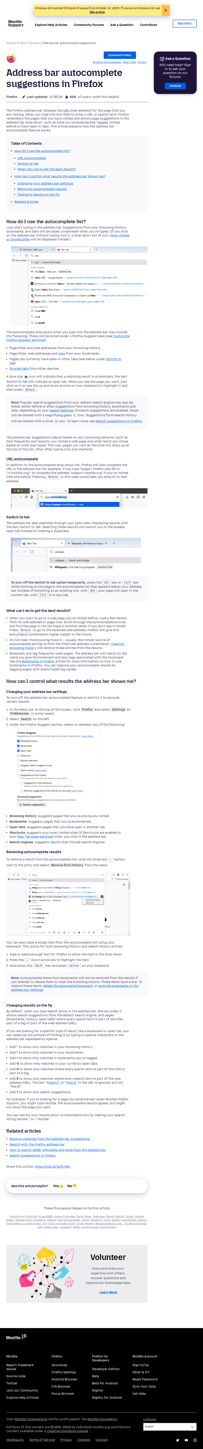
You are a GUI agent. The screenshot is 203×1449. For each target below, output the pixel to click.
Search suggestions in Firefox (119, 421)
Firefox (22, 43)
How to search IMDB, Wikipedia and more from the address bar (58, 1150)
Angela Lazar (50, 1227)
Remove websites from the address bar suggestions (50, 1139)
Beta (95, 1376)
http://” (71, 1082)
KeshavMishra (15, 1223)
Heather (89, 1223)
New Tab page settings (35, 836)
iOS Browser (61, 1386)
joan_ (120, 1223)
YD (126, 1223)
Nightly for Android (107, 1397)
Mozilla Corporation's (30, 1419)
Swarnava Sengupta (68, 1220)
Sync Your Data (144, 1386)
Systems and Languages (107, 62)
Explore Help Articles (51, 25)
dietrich (119, 1216)
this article (97, 12)
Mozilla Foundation (102, 1419)
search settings (62, 410)
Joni (44, 1223)
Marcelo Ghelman (105, 1223)
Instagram (195, 1440)
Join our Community (22, 1390)
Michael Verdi (24, 1220)
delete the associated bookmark (68, 986)
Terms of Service (42, 1440)
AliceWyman (17, 1216)
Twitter (12, 1383)
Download (59, 1365)
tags (61, 353)
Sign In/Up (185, 23)
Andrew (51, 1220)
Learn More (108, 1292)
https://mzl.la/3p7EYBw (52, 1167)
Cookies (84, 1440)
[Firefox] (11, 59)
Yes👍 (58, 1186)
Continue (175, 86)
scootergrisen (32, 1223)
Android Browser (65, 1379)
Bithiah (77, 1227)
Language (149, 1419)
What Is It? (140, 1372)
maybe (80, 1223)
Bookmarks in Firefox (38, 661)
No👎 (72, 1186)
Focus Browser (63, 1393)
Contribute (148, 25)
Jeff (40, 1227)
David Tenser (84, 1216)
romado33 (65, 1227)
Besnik (110, 1216)
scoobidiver (39, 1220)
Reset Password (144, 1379)
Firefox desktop (64, 1372)
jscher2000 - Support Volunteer (57, 1216)
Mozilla (16, 1337)
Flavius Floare (108, 1227)
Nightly (97, 1390)
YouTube (186, 1440)
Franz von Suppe (57, 1223)
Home (10, 43)
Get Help (139, 1393)
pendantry (96, 1220)
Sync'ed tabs (19, 368)
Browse (34, 43)
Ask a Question (122, 25)
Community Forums (89, 25)
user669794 (129, 1220)
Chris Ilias (31, 1216)
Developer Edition (106, 1369)
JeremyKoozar (90, 1227)
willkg (106, 1220)
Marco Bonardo (138, 1223)
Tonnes (129, 1216)
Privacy (142, 62)
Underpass (99, 1216)
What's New (129, 62)
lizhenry (142, 1220)
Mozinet (116, 1220)
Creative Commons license (67, 1431)
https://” (53, 1082)
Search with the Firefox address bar (37, 1144)
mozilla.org (15, 1440)
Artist (71, 1223)
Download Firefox (119, 55)
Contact (102, 1440)
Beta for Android (105, 1383)
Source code (15, 1376)
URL (66, 110)
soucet (85, 1220)
